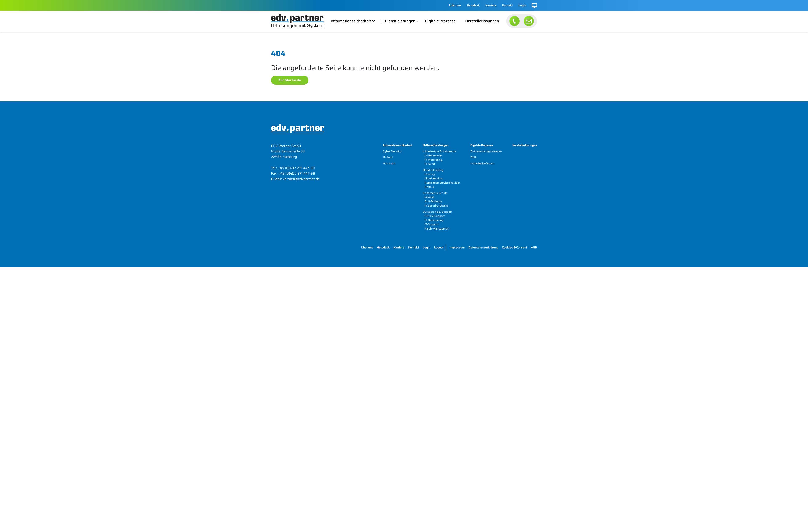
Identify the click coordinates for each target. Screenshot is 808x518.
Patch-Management (437, 228)
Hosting (430, 174)
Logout (439, 247)
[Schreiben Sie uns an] (529, 21)
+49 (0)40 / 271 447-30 (296, 168)
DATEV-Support (435, 216)
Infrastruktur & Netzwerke (439, 151)
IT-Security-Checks (436, 205)
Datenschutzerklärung (483, 247)
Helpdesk (473, 5)
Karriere (490, 5)
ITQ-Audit (389, 163)
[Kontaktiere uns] (514, 21)
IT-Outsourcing (434, 220)
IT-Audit (388, 157)
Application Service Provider (442, 182)
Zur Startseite (289, 80)
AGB (534, 247)
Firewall (429, 197)
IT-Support (432, 224)
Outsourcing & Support (437, 212)
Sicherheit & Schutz (435, 193)
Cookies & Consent (514, 247)
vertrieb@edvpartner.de (301, 179)
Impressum (457, 247)
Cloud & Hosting (433, 170)
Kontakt (507, 5)
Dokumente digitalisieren (486, 151)
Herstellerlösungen (482, 21)
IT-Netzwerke (433, 155)
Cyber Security (392, 151)
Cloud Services (434, 178)
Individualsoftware (482, 163)
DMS (473, 157)
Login (522, 5)
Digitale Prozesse (440, 21)
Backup (429, 187)
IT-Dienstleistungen (398, 21)
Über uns (455, 5)
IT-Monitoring (433, 160)
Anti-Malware (433, 201)
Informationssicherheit (351, 21)
